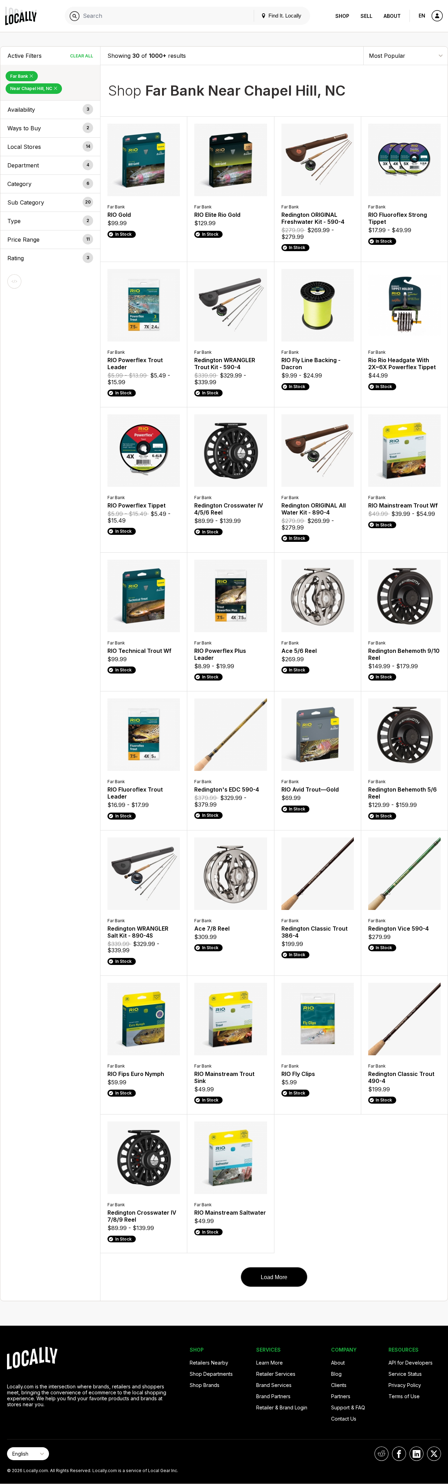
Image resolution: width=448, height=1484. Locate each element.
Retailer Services (275, 1374)
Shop (342, 16)
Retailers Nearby (209, 1363)
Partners (340, 1396)
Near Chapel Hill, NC (31, 88)
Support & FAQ (348, 1407)
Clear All (81, 55)
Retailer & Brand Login (281, 1407)
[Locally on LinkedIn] (417, 1454)
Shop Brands (204, 1385)
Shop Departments (211, 1374)
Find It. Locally (284, 16)
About (392, 16)
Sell (366, 16)
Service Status (405, 1374)
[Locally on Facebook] (399, 1454)
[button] (50, 110)
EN (422, 16)
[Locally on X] (434, 1454)
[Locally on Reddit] (381, 1454)
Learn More (269, 1363)
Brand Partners (273, 1396)
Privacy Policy (404, 1385)
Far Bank (19, 76)
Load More (274, 1277)
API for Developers (410, 1363)
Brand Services (274, 1385)
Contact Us (343, 1419)
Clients (338, 1385)
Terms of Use (404, 1396)
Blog (336, 1374)
